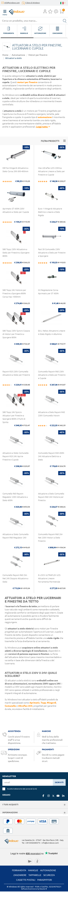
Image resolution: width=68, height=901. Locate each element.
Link (34, 789)
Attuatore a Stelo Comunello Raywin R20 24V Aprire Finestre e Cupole (16, 456)
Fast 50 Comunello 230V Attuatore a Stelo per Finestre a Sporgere (51, 252)
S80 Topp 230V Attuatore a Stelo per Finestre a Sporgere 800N (16, 252)
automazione (45, 117)
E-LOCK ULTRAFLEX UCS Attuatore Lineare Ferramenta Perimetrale (49, 578)
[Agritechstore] (30, 861)
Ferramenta (19, 870)
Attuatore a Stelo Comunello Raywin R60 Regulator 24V (16, 536)
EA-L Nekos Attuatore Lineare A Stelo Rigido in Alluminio (51, 332)
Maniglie (33, 870)
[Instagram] (48, 796)
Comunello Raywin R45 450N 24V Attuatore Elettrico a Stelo (51, 456)
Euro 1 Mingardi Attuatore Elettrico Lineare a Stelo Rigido (50, 212)
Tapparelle (34, 875)
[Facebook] (43, 796)
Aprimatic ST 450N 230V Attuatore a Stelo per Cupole (16, 210)
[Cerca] (64, 20)
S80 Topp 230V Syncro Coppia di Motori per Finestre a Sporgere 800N (16, 334)
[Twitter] (53, 795)
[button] (44, 12)
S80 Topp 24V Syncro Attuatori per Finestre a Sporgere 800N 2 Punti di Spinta (14, 417)
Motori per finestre (37, 55)
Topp (43, 702)
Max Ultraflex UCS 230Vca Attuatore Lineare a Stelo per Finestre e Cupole (51, 171)
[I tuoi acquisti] (64, 805)
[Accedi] (44, 12)
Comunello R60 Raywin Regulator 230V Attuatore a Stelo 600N (15, 496)
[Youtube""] (58, 796)
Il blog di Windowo (32, 3)
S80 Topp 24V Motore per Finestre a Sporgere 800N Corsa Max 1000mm (14, 293)
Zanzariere (19, 875)
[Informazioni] (64, 812)
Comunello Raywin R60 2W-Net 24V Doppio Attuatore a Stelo (15, 578)
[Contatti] (56, 12)
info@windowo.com (12, 3)
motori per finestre (27, 82)
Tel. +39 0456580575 (31, 843)
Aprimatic (34, 702)
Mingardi (51, 702)
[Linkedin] (63, 796)
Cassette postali (25, 880)
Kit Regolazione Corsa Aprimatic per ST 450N (48, 292)
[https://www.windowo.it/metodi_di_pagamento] (34, 826)
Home (5, 55)
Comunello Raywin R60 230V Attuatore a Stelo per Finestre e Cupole (51, 374)
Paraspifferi (44, 880)
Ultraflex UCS (25, 706)
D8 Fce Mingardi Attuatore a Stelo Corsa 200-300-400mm (15, 169)
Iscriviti (59, 782)
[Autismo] (37, 861)
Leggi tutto (42, 126)
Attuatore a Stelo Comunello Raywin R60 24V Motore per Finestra (51, 496)
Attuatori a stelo (13, 58)
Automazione (18, 55)
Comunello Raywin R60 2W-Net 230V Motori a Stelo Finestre (50, 537)
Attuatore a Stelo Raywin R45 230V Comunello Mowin (51, 414)
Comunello (10, 706)
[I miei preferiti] (50, 12)
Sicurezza (49, 875)
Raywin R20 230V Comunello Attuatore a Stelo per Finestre (16, 373)
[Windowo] (13, 11)
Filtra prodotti (50, 141)
